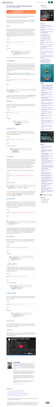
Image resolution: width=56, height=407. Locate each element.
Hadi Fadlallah (17, 7)
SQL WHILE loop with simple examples (46, 44)
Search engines (22, 367)
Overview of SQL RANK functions (45, 62)
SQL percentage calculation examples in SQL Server (46, 57)
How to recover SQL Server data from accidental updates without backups (47, 166)
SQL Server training (40, 2)
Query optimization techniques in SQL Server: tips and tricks (47, 98)
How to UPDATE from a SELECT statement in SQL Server (46, 47)
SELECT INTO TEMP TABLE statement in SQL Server (46, 43)
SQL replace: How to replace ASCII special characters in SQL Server (47, 103)
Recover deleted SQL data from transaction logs (47, 163)
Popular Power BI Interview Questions (46, 55)
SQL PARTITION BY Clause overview (46, 25)
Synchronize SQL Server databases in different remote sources (47, 156)
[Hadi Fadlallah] (9, 368)
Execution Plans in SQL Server (45, 58)
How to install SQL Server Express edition (46, 127)
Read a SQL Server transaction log (46, 146)
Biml (14, 367)
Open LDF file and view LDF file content (46, 171)
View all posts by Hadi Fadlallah (18, 383)
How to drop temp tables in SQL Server (46, 118)
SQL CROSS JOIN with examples (45, 37)
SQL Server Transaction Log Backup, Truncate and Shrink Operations (47, 85)
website (29, 381)
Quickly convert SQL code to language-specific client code (46, 173)
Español (46, 2)
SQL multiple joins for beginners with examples (46, 27)
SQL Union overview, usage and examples (46, 129)
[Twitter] (34, 362)
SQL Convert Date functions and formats (47, 51)
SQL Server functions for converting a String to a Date (18, 394)
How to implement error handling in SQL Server (47, 90)
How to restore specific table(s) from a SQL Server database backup (47, 161)
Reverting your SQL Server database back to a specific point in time (47, 184)
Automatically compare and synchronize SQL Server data (47, 168)
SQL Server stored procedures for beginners (46, 113)
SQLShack (7, 2)
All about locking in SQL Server (46, 111)
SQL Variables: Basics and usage (45, 38)
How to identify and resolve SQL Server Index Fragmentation (46, 32)
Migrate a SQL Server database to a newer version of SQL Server (47, 188)
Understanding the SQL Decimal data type (46, 49)
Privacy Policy (18, 404)
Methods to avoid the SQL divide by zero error (47, 95)
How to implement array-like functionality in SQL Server (47, 110)
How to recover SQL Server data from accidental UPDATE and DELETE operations (47, 150)
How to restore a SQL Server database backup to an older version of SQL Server (47, 191)
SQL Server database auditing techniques (46, 148)
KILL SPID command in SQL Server (46, 125)
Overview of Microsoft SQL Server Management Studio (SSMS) (45, 61)
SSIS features (17, 367)
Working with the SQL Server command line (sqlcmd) (46, 53)
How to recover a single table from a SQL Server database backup (47, 175)
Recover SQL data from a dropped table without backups (47, 159)
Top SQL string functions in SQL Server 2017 (17, 391)
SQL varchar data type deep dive (46, 107)
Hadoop (26, 367)
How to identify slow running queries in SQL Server (47, 106)
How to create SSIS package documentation (45, 186)
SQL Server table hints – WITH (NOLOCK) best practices (47, 30)
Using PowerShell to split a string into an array (47, 123)
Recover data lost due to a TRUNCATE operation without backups (47, 178)
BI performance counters (45, 199)
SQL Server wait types (44, 202)
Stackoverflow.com (16, 366)
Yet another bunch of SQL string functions (16, 390)
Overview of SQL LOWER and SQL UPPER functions (18, 395)
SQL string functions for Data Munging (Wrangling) (18, 393)
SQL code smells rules (44, 200)
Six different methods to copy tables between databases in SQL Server (47, 88)
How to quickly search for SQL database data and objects (47, 154)
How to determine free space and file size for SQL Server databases (47, 121)
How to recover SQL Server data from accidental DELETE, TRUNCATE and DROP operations (47, 180)
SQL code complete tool (19, 332)
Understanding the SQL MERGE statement (45, 40)
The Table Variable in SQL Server (45, 35)
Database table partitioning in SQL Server (46, 116)
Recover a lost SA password (44, 34)
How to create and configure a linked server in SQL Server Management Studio (47, 100)
